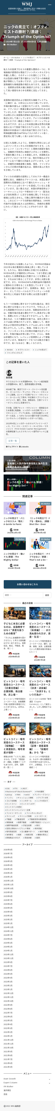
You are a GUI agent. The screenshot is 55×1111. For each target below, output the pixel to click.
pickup (9, 794)
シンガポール (26, 801)
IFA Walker (12, 44)
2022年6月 (8, 1016)
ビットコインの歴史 (14, 807)
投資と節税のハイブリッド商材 (18, 828)
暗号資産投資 (11, 831)
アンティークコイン (42, 794)
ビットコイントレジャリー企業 (18, 810)
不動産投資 (20, 819)
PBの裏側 (40, 791)
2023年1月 (8, 989)
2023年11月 (8, 958)
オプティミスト (23, 350)
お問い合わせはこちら (27, 584)
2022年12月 (8, 993)
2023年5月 (8, 974)
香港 (38, 838)
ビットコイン (11, 804)
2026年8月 (8, 849)
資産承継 (28, 838)
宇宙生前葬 (27, 825)
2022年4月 (8, 1024)
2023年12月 (8, 954)
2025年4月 (8, 911)
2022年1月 (8, 1036)
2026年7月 (8, 853)
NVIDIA (9, 350)
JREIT (24, 788)
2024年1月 (8, 950)
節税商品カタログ (13, 838)
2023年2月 (8, 985)
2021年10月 (8, 1047)
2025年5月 (8, 908)
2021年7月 (8, 1059)
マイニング (10, 816)
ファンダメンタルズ (14, 353)
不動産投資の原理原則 (38, 819)
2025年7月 (8, 900)
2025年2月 (8, 919)
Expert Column (10, 1082)
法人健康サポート (28, 831)
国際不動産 (22, 822)
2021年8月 (8, 1055)
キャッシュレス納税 (25, 797)
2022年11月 (8, 997)
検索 (47, 595)
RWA (18, 794)
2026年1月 (8, 876)
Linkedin (25, 446)
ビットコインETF (28, 804)
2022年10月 (8, 1001)
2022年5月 (8, 1020)
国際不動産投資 (12, 825)
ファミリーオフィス (14, 813)
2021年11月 (8, 1043)
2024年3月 (8, 942)
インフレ (9, 797)
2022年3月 (8, 1028)
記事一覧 (13, 440)
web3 (27, 794)
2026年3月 (8, 869)
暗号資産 (38, 828)
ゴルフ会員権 (11, 801)
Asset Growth (10, 1078)
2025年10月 (8, 888)
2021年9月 (8, 1051)
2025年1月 (8, 923)
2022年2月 (8, 1032)
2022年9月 (8, 1005)
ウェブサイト (13, 446)
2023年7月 (8, 966)
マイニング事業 (26, 816)
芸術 (5, 1094)
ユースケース (41, 816)
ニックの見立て (40, 350)
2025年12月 (8, 880)
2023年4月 (8, 977)
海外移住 (9, 834)
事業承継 (9, 822)
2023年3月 (8, 981)
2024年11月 (8, 931)
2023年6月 (8, 970)
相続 (19, 834)
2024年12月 (8, 927)
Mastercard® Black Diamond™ (19, 791)
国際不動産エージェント (40, 822)
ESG (8, 788)
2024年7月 (8, 935)
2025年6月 (8, 904)
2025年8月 (8, 896)
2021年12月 (8, 1040)
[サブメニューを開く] (49, 1079)
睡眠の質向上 (43, 834)
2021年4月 (8, 1067)
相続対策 (29, 834)
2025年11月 (8, 884)
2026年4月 (8, 865)
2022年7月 (8, 1012)
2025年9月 (8, 892)
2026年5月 (8, 861)
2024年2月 (8, 946)
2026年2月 (8, 873)
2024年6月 (8, 939)
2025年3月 (8, 915)
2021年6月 (8, 1063)
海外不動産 (44, 831)
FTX (15, 788)
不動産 (8, 819)
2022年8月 (8, 1009)
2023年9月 (8, 962)
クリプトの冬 (43, 797)
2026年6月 (8, 857)
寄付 (38, 825)
